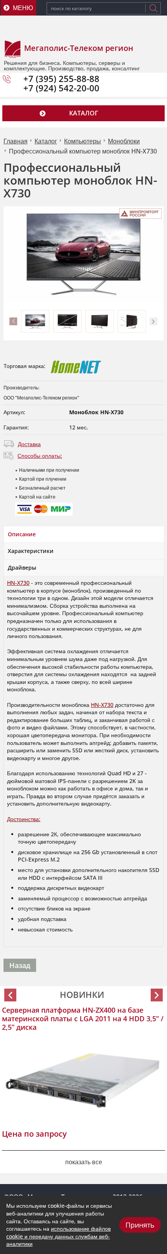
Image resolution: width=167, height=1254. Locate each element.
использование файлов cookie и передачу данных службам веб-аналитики (58, 1236)
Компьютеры (82, 141)
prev (13, 321)
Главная (15, 141)
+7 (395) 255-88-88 (61, 78)
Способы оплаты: (39, 455)
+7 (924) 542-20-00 (61, 87)
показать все (83, 1162)
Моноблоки (124, 141)
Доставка (29, 444)
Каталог (46, 141)
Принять (140, 1225)
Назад (19, 965)
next (154, 321)
